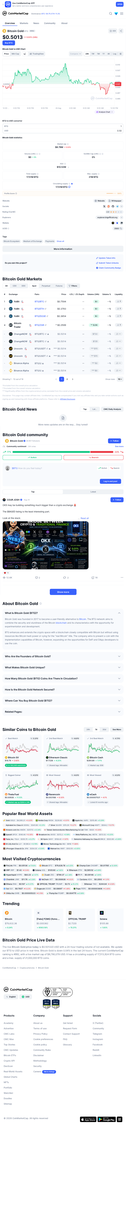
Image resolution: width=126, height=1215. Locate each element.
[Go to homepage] (15, 13)
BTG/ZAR (39, 325)
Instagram (98, 1039)
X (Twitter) (98, 1023)
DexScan (8, 1066)
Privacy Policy (40, 1033)
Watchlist (8, 1093)
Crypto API (9, 1060)
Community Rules (42, 1050)
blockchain (61, 622)
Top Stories (9, 1044)
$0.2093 (94, 879)
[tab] (25, 54)
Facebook (98, 1044)
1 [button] (61, 379)
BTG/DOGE (40, 316)
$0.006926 (57, 879)
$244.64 (99, 884)
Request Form (70, 1028)
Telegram (97, 1033)
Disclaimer (38, 1055)
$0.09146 (89, 874)
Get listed (68, 1023)
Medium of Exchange (32, 241)
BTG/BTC (39, 301)
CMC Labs (9, 1033)
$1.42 (17, 870)
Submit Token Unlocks (109, 263)
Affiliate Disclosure (67, 399)
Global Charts (10, 1077)
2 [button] (67, 379)
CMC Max (9, 1039)
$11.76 (20, 879)
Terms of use (40, 1028)
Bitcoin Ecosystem (12, 241)
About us (38, 1023)
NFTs (6, 1082)
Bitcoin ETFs (10, 1055)
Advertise (9, 1028)
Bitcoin (82, 619)
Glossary (67, 1044)
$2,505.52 (85, 870)
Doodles (8, 1098)
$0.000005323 (24, 893)
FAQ (65, 1039)
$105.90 (49, 870)
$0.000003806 (93, 888)
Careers (37, 1071)
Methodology (40, 1060)
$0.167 (19, 884)
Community (98, 1028)
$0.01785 (98, 865)
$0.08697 (53, 888)
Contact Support (71, 1033)
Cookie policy (40, 1044)
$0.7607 (18, 888)
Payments (49, 241)
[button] (56, 379)
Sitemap (8, 1103)
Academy (8, 1023)
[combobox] (76, 53)
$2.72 (59, 884)
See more (119, 446)
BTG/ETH (39, 309)
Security (37, 1066)
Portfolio (8, 1087)
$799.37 (58, 874)
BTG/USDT (40, 349)
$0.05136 (21, 865)
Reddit (96, 1050)
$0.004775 (66, 893)
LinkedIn (97, 1055)
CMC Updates (11, 1050)
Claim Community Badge (110, 268)
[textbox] (53, 472)
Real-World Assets (13, 1071)
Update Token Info (107, 258)
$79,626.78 (57, 865)
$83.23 (22, 874)
